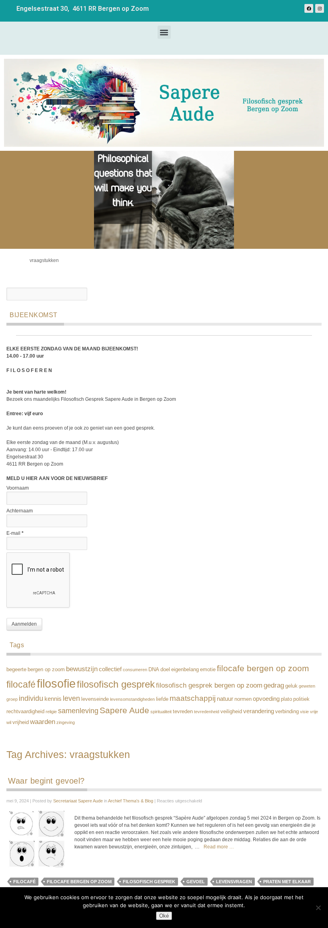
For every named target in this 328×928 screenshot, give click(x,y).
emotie (208, 669)
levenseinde (95, 699)
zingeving (65, 722)
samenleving (78, 710)
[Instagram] (319, 8)
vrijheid (20, 722)
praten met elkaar (287, 881)
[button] (164, 32)
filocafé (21, 684)
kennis (53, 698)
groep (12, 699)
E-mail (15, 533)
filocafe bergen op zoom (263, 668)
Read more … (219, 847)
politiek (301, 699)
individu (31, 698)
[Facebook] (308, 8)
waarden (42, 722)
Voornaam (17, 488)
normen (243, 699)
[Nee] (318, 908)
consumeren (135, 669)
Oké (164, 916)
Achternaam (19, 511)
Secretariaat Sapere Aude (78, 800)
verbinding (287, 711)
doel (165, 669)
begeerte (16, 669)
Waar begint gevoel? (46, 780)
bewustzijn (82, 669)
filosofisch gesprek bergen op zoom (209, 685)
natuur (225, 698)
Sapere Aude (124, 710)
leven (71, 698)
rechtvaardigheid (25, 711)
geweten (307, 686)
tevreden (183, 711)
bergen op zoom (46, 669)
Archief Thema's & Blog (130, 800)
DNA (153, 669)
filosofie (56, 683)
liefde (162, 699)
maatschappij (193, 698)
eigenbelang (185, 669)
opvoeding (266, 698)
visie (304, 711)
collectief (110, 669)
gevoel (195, 881)
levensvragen (234, 881)
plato (286, 699)
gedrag (274, 685)
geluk (291, 686)
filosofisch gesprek (116, 684)
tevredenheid (206, 711)
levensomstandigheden (132, 699)
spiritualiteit (161, 711)
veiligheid (231, 711)
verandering (258, 711)
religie (51, 711)
